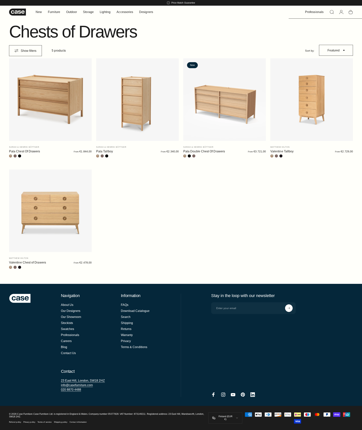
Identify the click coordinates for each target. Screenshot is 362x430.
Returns (126, 329)
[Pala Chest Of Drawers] (50, 99)
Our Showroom (71, 316)
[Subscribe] (289, 308)
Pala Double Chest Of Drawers (204, 151)
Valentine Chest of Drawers (27, 262)
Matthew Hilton (280, 147)
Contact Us (68, 353)
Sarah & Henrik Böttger (24, 147)
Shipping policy (60, 422)
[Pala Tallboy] (137, 99)
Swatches (67, 329)
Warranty (127, 335)
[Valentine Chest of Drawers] (50, 211)
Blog (64, 347)
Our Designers (71, 310)
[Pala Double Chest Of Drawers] (224, 99)
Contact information (78, 422)
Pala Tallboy (104, 151)
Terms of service (45, 422)
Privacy (126, 341)
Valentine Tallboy (282, 151)
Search (125, 316)
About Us (67, 304)
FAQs (124, 304)
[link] (83, 381)
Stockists (67, 323)
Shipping (127, 323)
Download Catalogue (135, 310)
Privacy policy (29, 422)
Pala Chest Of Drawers (24, 151)
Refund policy (15, 422)
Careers (66, 341)
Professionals (70, 335)
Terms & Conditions (134, 347)
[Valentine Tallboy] (311, 99)
